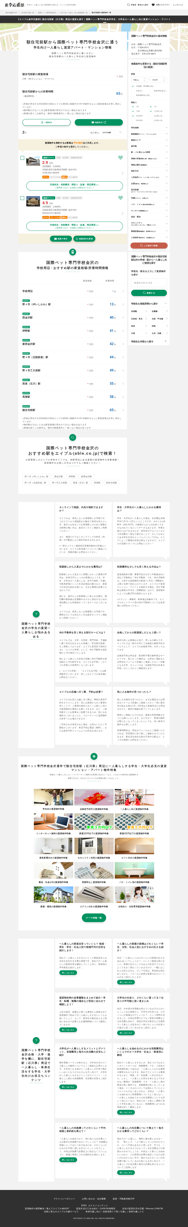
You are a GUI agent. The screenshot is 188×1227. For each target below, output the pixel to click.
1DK (138, 111)
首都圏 (134, 311)
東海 (133, 326)
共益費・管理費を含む (145, 86)
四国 (154, 326)
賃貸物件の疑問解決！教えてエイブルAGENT (47, 1208)
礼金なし (139, 90)
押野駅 (72, 476)
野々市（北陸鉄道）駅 (35, 482)
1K (155, 106)
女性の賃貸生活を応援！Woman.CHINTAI (142, 1208)
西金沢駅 (58, 476)
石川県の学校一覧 (27, 12)
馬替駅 (97, 482)
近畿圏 (154, 311)
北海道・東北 (137, 318)
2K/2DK (139, 116)
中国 (133, 333)
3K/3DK (139, 120)
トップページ (178, 5)
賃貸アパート (48, 157)
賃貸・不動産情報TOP (123, 1199)
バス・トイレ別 (55, 177)
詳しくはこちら (68, 972)
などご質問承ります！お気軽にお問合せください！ (74, 186)
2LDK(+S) (158, 116)
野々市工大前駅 (59, 482)
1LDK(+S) (158, 111)
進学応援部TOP (11, 12)
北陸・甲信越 (157, 318)
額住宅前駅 (111, 482)
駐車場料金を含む (143, 95)
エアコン (46, 177)
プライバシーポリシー (64, 1199)
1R (137, 106)
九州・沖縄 (156, 333)
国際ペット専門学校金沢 (47, 12)
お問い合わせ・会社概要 (94, 1199)
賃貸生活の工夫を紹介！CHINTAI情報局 (95, 1208)
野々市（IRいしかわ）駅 (37, 476)
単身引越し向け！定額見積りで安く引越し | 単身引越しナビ (115, 1211)
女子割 (65, 157)
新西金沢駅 (86, 476)
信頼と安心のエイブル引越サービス (61, 1211)
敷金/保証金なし (160, 90)
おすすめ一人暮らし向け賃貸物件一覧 (74, 12)
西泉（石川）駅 (80, 482)
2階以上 (64, 177)
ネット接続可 (72, 177)
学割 (58, 157)
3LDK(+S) (158, 120)
